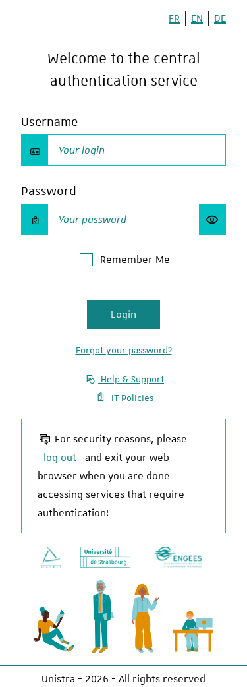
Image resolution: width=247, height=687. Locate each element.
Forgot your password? (124, 350)
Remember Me (135, 259)
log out (59, 457)
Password (48, 190)
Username (49, 121)
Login (123, 314)
